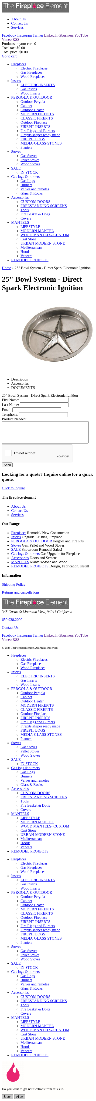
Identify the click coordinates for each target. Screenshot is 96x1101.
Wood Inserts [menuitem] (30, 93)
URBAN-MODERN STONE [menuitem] (43, 243)
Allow (19, 1096)
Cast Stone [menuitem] (28, 239)
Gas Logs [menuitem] (28, 181)
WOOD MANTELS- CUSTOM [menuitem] (45, 235)
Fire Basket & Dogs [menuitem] (35, 214)
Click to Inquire (13, 488)
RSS (16, 39)
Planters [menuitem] (26, 147)
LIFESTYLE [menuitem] (30, 227)
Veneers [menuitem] (26, 256)
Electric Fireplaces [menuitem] (34, 68)
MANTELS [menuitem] (20, 222)
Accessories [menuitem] (20, 197)
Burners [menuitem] (26, 185)
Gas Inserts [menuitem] (29, 89)
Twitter (38, 35)
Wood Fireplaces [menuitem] (33, 77)
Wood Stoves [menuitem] (30, 164)
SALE (16, 549)
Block (7, 1096)
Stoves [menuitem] (16, 152)
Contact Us (10, 627)
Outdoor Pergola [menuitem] (33, 102)
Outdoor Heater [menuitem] (32, 110)
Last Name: (10, 405)
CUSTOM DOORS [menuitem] (35, 202)
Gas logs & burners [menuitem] (25, 177)
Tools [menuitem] (25, 210)
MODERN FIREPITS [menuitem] (37, 114)
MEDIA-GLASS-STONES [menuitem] (41, 143)
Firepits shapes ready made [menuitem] (40, 135)
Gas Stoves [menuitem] (29, 156)
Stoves (16, 545)
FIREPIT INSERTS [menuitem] (35, 127)
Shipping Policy (13, 584)
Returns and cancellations (20, 592)
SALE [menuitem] (16, 168)
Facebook (9, 35)
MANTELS (20, 562)
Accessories (20, 558)
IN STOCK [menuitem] (29, 172)
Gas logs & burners (25, 554)
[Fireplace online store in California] (35, 11)
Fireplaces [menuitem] (18, 64)
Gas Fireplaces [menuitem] (31, 72)
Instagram (24, 35)
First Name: (10, 400)
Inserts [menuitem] (16, 81)
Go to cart (9, 56)
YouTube (81, 35)
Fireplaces (18, 533)
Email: (6, 410)
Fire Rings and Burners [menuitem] (38, 131)
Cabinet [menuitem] (26, 106)
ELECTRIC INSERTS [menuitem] (38, 85)
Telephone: (10, 414)
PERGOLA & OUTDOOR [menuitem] (31, 97)
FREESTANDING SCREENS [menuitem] (44, 206)
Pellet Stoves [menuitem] (30, 160)
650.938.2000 (12, 620)
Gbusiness (66, 35)
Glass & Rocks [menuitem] (32, 193)
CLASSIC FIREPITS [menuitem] (37, 118)
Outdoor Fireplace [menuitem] (34, 122)
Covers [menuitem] (26, 218)
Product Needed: (14, 419)
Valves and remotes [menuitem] (35, 189)
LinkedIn (51, 35)
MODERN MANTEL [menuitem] (37, 231)
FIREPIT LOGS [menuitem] (33, 139)
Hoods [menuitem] (25, 252)
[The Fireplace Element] (35, 608)
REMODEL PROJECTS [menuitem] (29, 260)
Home (6, 268)
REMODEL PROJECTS (29, 566)
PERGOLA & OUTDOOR (31, 541)
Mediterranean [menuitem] (31, 247)
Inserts (16, 537)
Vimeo (7, 39)
